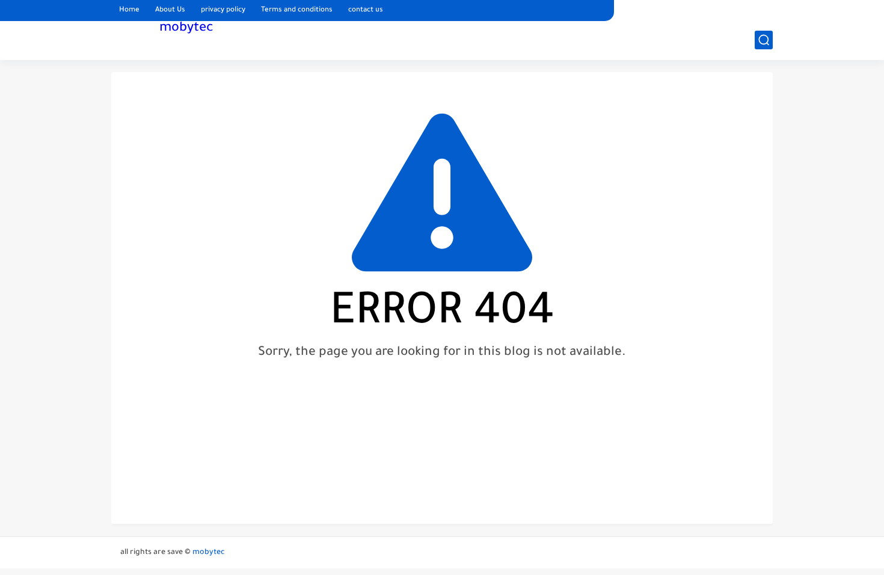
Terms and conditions (297, 10)
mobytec (186, 29)
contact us (365, 10)
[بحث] (764, 40)
